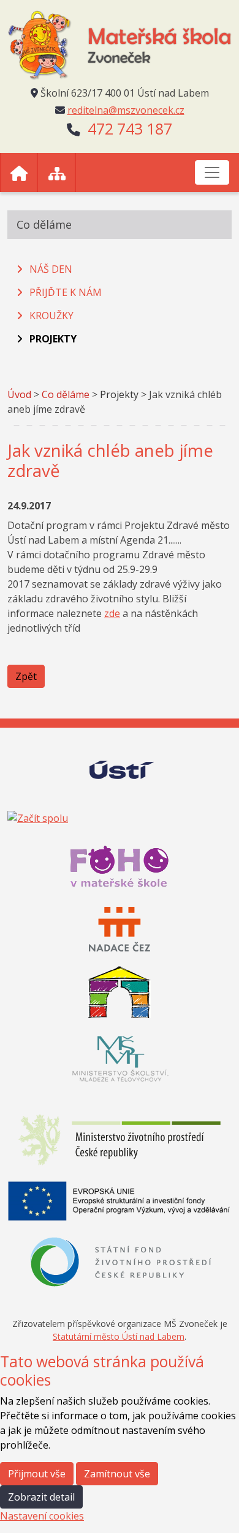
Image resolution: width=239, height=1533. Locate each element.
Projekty (53, 338)
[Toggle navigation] (212, 172)
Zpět (26, 676)
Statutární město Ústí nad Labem (118, 1336)
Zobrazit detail (41, 1497)
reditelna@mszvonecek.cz (125, 110)
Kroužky (51, 315)
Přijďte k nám (65, 292)
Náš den (50, 269)
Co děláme (65, 394)
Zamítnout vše (117, 1473)
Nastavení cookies (42, 1516)
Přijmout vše (37, 1473)
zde (112, 613)
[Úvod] (19, 172)
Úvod (19, 394)
